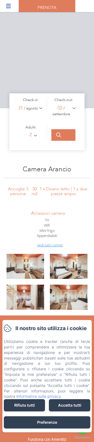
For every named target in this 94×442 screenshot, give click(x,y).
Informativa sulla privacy (38, 396)
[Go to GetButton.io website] (82, 437)
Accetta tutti (69, 405)
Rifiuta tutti (24, 405)
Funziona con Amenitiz (47, 439)
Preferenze (47, 422)
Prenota (47, 7)
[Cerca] (63, 135)
